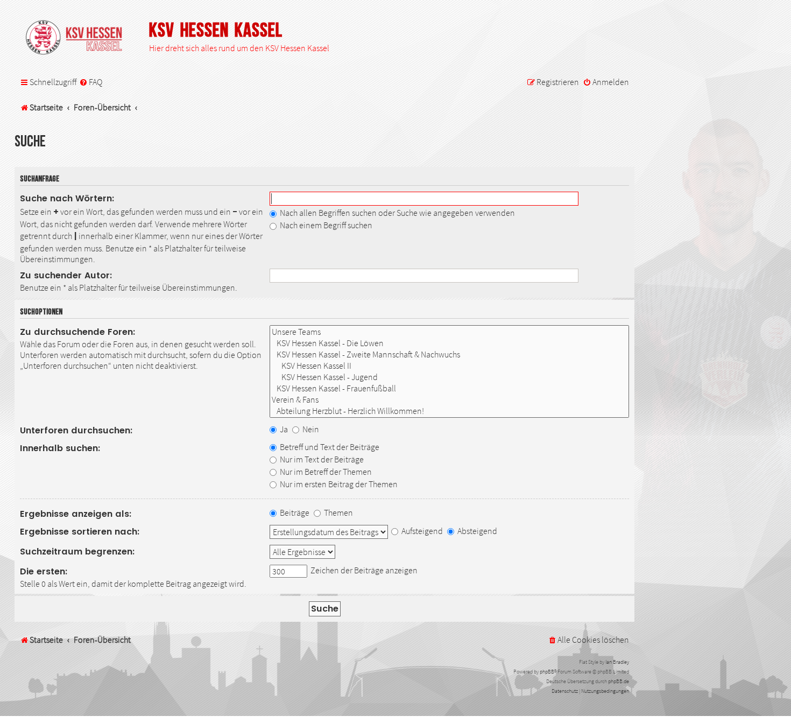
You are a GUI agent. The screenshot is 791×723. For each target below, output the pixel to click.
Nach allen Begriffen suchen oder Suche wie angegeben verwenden (396, 212)
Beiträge (293, 512)
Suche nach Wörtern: (67, 198)
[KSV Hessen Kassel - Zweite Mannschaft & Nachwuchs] (449, 354)
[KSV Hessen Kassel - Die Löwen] (449, 343)
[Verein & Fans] (449, 399)
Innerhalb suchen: (60, 448)
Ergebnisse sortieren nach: (80, 531)
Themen (337, 512)
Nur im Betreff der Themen (325, 471)
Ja (283, 429)
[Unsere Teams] (449, 332)
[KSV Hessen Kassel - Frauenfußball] (449, 388)
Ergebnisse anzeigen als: (76, 514)
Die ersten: (44, 571)
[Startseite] (79, 38)
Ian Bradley (617, 661)
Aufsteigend (421, 530)
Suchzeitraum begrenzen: (77, 551)
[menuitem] (90, 82)
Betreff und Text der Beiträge (328, 446)
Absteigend (476, 530)
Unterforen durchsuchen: (76, 430)
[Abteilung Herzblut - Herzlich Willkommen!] (449, 411)
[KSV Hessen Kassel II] (449, 365)
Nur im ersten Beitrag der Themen (338, 484)
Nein (310, 429)
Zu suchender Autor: (66, 275)
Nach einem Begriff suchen (325, 225)
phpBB (547, 671)
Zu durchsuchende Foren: (78, 332)
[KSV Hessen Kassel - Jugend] (449, 377)
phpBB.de (618, 681)
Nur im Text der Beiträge (321, 459)
